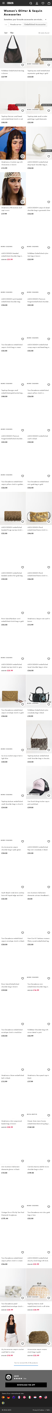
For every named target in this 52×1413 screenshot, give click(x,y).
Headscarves (15, 24)
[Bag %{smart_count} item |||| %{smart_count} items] (49, 3)
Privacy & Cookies (38, 1410)
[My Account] (37, 3)
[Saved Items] (43, 3)
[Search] (31, 3)
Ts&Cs (48, 1410)
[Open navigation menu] (3, 3)
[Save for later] (22, 65)
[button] (3, 1397)
